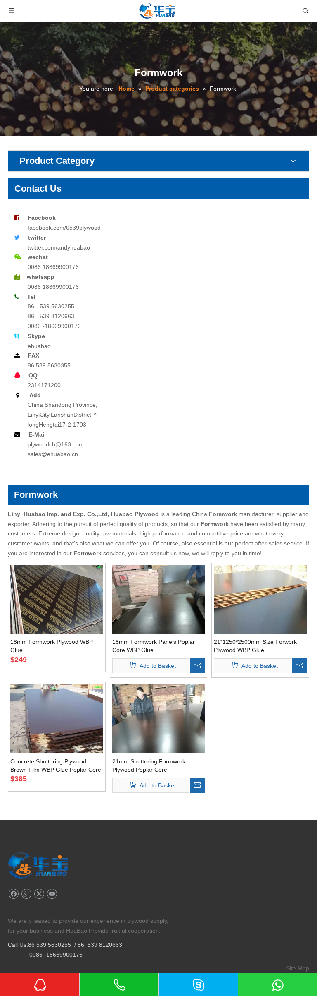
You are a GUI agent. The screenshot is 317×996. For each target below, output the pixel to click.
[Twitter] (39, 894)
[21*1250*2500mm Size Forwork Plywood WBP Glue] (260, 627)
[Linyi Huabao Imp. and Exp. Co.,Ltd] (38, 865)
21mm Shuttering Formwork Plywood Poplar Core (148, 765)
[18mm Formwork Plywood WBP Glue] (56, 599)
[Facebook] (13, 894)
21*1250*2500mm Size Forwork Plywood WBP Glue (255, 645)
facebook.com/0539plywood (64, 227)
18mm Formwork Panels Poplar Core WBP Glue (153, 645)
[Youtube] (52, 894)
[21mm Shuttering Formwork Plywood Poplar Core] (158, 746)
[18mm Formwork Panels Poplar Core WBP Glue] (158, 626)
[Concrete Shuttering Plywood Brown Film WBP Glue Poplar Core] (56, 719)
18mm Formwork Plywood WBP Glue (51, 645)
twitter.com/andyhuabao (59, 247)
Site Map (297, 968)
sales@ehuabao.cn (53, 454)
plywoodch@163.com (56, 444)
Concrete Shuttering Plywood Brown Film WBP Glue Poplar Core (55, 765)
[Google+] (26, 894)
